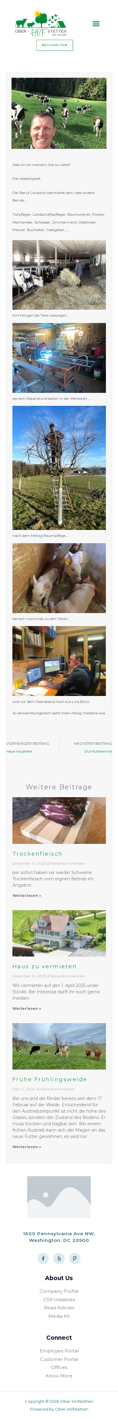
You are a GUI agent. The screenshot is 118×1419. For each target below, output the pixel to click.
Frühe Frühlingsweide (49, 1079)
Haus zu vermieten (44, 966)
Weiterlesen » (26, 895)
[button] (96, 24)
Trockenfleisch (37, 853)
